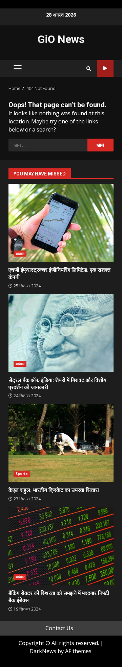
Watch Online (105, 68)
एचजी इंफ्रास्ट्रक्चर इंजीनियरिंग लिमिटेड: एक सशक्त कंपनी (61, 223)
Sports (22, 473)
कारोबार (20, 253)
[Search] (88, 68)
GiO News (61, 39)
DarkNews (42, 651)
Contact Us (59, 628)
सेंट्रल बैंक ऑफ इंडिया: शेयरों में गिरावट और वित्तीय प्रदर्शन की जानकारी (61, 333)
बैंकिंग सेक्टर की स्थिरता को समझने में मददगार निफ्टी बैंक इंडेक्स (61, 546)
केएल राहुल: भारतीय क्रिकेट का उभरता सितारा (61, 443)
